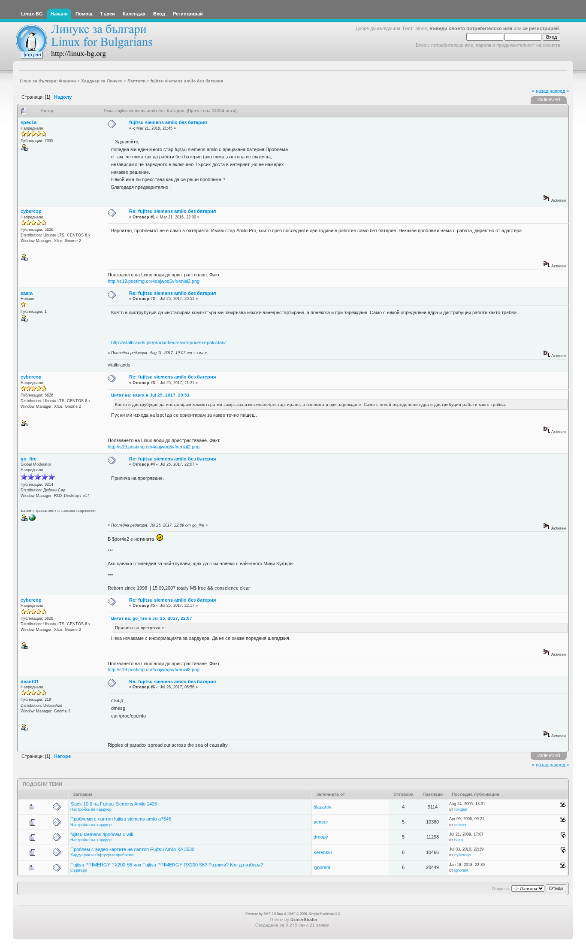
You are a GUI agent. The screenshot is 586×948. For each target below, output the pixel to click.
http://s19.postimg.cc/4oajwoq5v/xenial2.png (153, 281)
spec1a (28, 122)
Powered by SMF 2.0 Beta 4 (265, 914)
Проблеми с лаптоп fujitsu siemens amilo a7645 (120, 818)
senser (321, 821)
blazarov (323, 806)
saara (27, 293)
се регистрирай (541, 28)
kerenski (323, 852)
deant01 (30, 681)
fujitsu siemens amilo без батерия (168, 122)
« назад (540, 91)
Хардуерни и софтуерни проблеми (101, 855)
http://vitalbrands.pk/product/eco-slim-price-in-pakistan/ (168, 342)
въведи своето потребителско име (470, 28)
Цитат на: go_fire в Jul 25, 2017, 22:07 (151, 618)
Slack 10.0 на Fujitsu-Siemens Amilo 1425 (113, 803)
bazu (458, 840)
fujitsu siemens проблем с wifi (101, 834)
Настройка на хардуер (91, 809)
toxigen (460, 809)
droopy (321, 836)
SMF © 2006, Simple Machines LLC (314, 914)
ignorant (322, 867)
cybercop (31, 211)
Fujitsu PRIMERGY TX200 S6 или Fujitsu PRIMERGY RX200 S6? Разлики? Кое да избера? (166, 864)
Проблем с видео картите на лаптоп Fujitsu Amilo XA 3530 (132, 849)
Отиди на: (501, 889)
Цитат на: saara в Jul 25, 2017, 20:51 (150, 395)
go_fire (28, 458)
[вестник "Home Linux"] (32, 520)
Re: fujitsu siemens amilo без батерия (172, 211)
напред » (559, 91)
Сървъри (78, 870)
